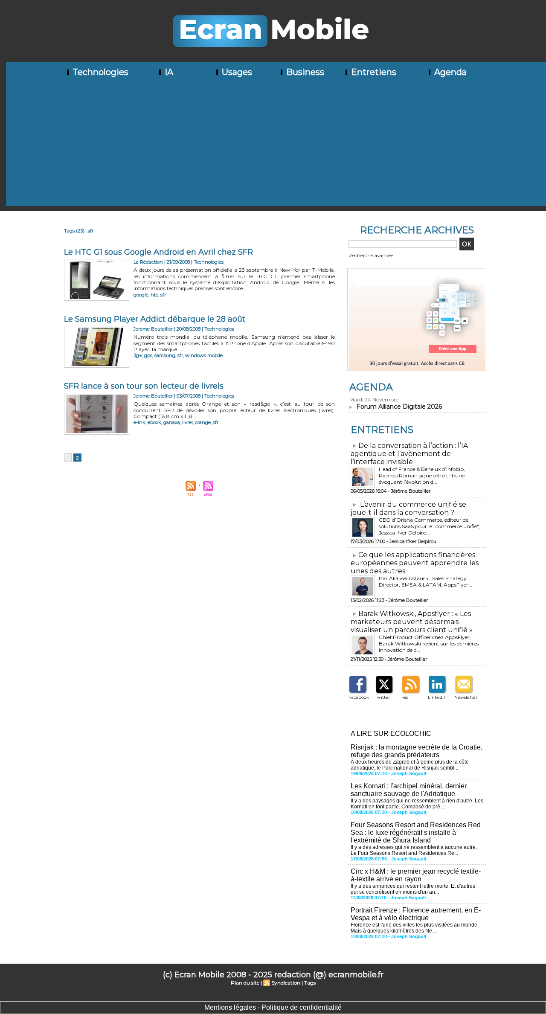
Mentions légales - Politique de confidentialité (273, 1007)
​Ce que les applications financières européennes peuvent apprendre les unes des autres (415, 563)
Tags (310, 982)
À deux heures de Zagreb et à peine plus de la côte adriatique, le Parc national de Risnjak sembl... (410, 765)
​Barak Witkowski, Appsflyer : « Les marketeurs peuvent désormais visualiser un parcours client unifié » (412, 622)
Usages (236, 72)
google (141, 295)
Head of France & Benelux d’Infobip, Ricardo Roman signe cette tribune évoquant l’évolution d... (422, 475)
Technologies (99, 72)
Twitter (382, 697)
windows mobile (204, 355)
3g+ (138, 355)
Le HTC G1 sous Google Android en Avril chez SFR (158, 252)
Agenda (449, 72)
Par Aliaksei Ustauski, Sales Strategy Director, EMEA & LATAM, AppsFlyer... (425, 581)
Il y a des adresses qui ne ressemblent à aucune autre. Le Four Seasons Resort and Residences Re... (414, 850)
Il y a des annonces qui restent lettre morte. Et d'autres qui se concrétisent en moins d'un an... (413, 889)
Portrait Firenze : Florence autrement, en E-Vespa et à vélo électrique (416, 913)
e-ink (139, 422)
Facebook (359, 697)
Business (304, 72)
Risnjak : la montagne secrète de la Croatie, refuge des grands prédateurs (416, 751)
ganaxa (171, 422)
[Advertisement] (276, 146)
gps (148, 355)
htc (154, 295)
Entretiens (372, 72)
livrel (187, 422)
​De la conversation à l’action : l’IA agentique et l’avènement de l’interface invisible (409, 454)
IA (168, 72)
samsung (164, 355)
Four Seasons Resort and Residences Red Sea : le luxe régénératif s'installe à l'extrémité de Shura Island (416, 832)
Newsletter (465, 697)
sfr (163, 295)
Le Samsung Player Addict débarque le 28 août (154, 319)
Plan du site (245, 982)
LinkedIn (437, 697)
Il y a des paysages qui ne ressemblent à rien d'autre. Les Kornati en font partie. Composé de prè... (417, 804)
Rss (404, 697)
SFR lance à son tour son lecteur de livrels (144, 386)
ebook (154, 422)
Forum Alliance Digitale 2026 (399, 406)
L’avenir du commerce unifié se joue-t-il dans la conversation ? (408, 508)
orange (203, 422)
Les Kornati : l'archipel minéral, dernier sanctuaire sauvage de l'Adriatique (409, 789)
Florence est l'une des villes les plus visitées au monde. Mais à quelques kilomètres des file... (415, 928)
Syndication (285, 982)
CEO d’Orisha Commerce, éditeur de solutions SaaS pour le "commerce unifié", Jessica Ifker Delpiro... (429, 526)
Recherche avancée (371, 256)
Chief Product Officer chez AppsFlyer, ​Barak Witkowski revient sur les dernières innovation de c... (429, 643)
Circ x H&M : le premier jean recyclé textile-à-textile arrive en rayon (416, 875)
